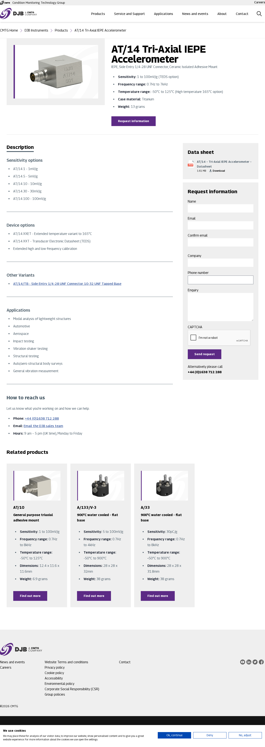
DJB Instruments (36, 30)
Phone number (198, 273)
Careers (259, 2)
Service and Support (129, 14)
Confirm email (197, 235)
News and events (195, 14)
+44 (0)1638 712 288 (42, 418)
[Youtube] (242, 662)
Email (191, 218)
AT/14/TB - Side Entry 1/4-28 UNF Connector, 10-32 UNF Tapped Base (67, 284)
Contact (242, 14)
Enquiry (193, 290)
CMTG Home (9, 30)
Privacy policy (55, 667)
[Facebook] (261, 662)
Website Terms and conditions (66, 662)
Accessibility (54, 678)
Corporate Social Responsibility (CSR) (72, 689)
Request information (133, 121)
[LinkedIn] (248, 662)
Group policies (55, 694)
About (222, 14)
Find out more (30, 596)
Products (98, 14)
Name (192, 201)
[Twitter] (255, 662)
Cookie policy (54, 673)
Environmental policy (59, 684)
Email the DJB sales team (43, 426)
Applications (163, 14)
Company (194, 256)
